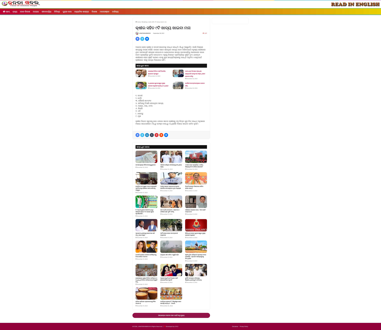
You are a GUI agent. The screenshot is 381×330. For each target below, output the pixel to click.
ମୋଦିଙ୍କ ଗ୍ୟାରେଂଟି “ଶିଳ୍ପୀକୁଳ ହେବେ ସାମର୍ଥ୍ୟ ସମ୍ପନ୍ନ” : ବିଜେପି (170, 302)
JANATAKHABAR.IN (145, 33)
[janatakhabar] (20, 4)
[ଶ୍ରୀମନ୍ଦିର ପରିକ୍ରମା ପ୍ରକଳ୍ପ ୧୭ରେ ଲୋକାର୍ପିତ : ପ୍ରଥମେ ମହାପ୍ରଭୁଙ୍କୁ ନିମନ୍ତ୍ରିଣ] (196, 247)
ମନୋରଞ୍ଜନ (104, 11)
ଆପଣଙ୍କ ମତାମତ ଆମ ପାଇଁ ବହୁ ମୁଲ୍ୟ (171, 315)
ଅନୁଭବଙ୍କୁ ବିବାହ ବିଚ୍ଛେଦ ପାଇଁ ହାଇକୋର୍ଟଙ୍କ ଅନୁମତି (169, 279)
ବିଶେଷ (94, 11)
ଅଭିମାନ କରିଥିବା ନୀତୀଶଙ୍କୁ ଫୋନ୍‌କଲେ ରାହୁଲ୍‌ (171, 166)
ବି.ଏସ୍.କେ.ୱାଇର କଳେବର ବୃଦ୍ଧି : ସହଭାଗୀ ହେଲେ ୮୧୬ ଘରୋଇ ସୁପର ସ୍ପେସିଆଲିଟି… (145, 212)
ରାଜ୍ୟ (15, 11)
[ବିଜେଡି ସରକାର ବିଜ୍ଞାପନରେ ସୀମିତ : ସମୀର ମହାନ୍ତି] (196, 178)
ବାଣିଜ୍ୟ (115, 11)
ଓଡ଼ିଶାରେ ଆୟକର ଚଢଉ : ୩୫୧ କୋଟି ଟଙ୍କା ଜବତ (195, 211)
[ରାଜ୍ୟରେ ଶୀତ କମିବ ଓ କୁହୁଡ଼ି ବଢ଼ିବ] (171, 247)
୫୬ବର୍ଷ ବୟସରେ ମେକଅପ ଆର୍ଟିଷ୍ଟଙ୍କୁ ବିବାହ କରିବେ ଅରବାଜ (146, 256)
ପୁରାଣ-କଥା (67, 11)
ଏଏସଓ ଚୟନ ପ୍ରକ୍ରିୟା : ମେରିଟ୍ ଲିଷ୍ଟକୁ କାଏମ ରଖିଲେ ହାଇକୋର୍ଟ (194, 166)
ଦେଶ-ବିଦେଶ (25, 11)
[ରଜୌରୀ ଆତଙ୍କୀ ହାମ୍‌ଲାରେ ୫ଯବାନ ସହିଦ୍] (178, 85)
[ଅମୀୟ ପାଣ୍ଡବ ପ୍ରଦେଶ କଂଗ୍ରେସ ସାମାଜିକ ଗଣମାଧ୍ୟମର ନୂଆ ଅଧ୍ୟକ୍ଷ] (171, 178)
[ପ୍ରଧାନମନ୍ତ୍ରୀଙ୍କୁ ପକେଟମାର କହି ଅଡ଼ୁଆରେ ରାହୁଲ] (146, 225)
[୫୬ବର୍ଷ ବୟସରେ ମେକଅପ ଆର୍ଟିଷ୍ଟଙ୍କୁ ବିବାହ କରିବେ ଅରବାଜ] (146, 247)
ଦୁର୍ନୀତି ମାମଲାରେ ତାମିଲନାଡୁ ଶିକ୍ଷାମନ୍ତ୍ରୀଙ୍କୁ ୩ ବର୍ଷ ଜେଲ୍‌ (193, 279)
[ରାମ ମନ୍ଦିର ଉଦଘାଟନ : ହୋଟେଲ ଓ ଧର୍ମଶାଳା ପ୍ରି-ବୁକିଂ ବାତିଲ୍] (171, 202)
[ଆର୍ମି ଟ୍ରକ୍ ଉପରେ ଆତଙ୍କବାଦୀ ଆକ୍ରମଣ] (171, 225)
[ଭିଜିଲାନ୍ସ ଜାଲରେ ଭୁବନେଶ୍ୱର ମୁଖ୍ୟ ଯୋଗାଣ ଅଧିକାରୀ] (196, 225)
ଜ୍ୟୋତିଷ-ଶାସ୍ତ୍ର (81, 11)
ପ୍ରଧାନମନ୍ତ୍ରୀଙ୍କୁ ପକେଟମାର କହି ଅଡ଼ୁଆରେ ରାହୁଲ (145, 234)
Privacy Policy (244, 326)
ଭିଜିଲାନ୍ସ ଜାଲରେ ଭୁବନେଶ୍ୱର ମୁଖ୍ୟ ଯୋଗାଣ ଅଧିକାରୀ (195, 234)
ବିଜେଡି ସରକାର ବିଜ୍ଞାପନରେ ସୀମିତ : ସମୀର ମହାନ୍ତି (194, 187)
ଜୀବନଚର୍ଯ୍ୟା (46, 11)
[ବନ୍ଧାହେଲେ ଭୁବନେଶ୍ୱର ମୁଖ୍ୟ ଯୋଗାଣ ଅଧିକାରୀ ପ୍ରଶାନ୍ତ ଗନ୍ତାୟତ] (141, 85)
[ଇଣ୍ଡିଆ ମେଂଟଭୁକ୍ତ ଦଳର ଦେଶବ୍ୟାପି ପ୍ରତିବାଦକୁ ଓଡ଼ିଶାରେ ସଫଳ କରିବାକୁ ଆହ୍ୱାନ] (146, 178)
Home (139, 22)
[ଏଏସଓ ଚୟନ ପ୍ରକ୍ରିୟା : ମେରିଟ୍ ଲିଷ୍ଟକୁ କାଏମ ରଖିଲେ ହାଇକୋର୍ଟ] (196, 157)
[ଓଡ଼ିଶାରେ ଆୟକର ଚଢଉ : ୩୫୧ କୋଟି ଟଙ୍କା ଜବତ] (196, 202)
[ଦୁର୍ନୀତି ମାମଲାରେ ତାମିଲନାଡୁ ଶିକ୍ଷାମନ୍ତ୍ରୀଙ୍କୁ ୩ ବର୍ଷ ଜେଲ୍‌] (196, 270)
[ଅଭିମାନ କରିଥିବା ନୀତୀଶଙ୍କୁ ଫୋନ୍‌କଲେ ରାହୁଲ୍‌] (171, 157)
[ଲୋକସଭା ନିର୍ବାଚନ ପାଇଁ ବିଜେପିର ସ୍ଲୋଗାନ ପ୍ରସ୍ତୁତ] (141, 73)
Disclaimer (235, 326)
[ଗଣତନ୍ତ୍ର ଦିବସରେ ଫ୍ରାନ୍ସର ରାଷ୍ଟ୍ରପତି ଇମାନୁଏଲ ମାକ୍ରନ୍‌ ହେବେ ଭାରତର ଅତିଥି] (178, 73)
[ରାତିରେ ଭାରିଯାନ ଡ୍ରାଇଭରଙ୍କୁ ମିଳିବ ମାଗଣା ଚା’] (146, 293)
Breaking (144, 22)
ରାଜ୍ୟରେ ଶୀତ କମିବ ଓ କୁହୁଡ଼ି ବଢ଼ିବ (169, 255)
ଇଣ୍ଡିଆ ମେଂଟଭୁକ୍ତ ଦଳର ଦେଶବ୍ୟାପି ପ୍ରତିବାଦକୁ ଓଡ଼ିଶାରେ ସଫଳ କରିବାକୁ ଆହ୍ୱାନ (146, 188)
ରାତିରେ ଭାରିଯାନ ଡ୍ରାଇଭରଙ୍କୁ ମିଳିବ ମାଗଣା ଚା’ (146, 302)
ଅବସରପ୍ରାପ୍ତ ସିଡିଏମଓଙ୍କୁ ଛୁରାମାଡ (146, 165)
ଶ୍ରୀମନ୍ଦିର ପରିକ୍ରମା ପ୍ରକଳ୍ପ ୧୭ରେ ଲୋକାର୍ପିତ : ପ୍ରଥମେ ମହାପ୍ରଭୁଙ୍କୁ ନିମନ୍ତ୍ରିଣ (195, 256)
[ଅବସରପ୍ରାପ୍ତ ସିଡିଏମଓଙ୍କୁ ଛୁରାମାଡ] (146, 157)
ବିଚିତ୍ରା (57, 11)
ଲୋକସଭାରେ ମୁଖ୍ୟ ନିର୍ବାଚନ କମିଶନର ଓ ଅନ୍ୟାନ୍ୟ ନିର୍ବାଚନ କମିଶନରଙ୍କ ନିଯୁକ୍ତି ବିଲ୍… (146, 280)
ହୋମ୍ (7, 11)
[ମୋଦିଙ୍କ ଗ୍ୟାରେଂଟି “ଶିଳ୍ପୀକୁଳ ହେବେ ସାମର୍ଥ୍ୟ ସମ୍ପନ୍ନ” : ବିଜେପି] (171, 293)
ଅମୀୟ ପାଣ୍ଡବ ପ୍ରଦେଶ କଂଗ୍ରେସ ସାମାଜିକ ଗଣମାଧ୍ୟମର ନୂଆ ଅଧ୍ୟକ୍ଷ (170, 187)
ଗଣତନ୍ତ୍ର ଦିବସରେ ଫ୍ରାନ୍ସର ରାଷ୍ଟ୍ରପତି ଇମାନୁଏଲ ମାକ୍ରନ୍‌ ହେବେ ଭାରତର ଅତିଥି (195, 73)
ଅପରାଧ (36, 11)
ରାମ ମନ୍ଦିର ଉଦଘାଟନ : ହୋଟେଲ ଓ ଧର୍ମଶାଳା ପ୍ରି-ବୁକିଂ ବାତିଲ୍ (169, 211)
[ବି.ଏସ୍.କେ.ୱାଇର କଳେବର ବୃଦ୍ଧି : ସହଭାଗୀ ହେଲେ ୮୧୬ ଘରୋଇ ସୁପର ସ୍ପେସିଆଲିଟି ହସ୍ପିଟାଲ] (146, 202)
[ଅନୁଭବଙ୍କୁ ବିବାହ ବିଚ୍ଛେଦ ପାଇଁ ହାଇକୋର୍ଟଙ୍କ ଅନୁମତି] (171, 270)
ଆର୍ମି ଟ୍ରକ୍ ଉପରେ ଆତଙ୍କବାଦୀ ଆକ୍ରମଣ (169, 234)
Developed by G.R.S (172, 326)
